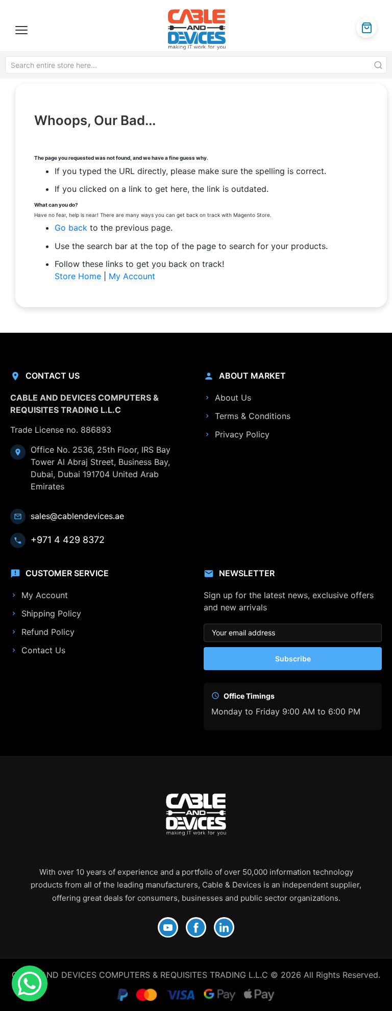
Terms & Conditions (252, 416)
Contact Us (43, 650)
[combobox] (196, 64)
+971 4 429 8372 (68, 539)
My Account (132, 276)
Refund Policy (48, 632)
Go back (71, 228)
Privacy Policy (242, 434)
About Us (233, 397)
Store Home (78, 276)
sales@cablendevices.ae (77, 516)
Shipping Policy (51, 613)
